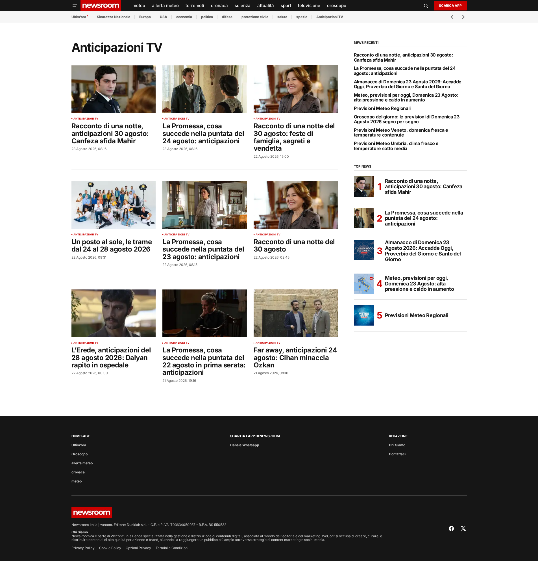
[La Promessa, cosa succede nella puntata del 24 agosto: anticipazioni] (204, 89)
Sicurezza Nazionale (113, 17)
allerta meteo (82, 463)
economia (184, 17)
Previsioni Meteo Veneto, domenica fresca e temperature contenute (401, 133)
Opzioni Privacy (138, 548)
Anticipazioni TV (329, 17)
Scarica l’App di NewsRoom (255, 436)
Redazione (398, 436)
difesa (227, 17)
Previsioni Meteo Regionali (382, 108)
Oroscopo (79, 454)
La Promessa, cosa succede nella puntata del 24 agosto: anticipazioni (405, 71)
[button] (74, 5)
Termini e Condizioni (172, 548)
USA (163, 17)
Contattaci (397, 454)
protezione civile (254, 17)
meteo (76, 481)
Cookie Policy (110, 548)
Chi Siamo (397, 445)
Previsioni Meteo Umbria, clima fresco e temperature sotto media (396, 146)
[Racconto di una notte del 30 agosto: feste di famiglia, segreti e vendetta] (296, 89)
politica (207, 17)
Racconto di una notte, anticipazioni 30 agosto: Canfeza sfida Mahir (403, 57)
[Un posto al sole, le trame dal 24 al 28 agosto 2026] (113, 205)
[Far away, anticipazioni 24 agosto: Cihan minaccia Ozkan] (296, 313)
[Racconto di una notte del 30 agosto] (296, 205)
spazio (301, 17)
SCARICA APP (450, 5)
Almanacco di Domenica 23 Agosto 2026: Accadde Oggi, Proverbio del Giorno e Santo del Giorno (408, 84)
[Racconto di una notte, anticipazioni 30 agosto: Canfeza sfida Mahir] (113, 89)
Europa (145, 17)
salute (282, 17)
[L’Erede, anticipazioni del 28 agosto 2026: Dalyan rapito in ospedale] (113, 313)
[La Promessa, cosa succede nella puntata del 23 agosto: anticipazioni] (204, 205)
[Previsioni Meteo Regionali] (364, 315)
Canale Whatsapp (244, 445)
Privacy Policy (83, 548)
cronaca (78, 472)
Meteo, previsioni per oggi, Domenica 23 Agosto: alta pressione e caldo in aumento (406, 98)
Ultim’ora (78, 17)
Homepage (80, 436)
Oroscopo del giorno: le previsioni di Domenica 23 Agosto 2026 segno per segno (406, 119)
